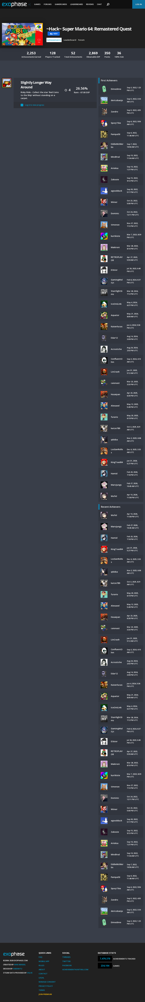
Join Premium (45, 994)
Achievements (54, 40)
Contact (43, 973)
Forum (81, 40)
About (42, 969)
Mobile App (44, 961)
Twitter (66, 961)
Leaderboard (76, 4)
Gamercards (61, 4)
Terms (42, 990)
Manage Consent (47, 982)
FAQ (40, 957)
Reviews (90, 4)
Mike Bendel (20, 964)
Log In (139, 4)
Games (37, 4)
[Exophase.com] (16, 4)
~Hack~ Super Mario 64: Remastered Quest (89, 29)
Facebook (67, 965)
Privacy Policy (46, 986)
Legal (41, 977)
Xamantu (17, 968)
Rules (41, 965)
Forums (48, 4)
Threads (66, 957)
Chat (99, 4)
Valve (29, 972)
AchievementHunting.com (75, 969)
